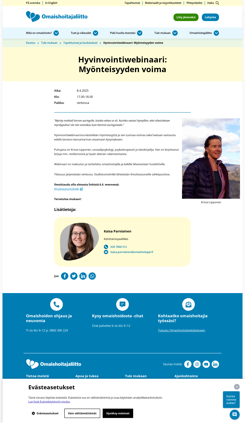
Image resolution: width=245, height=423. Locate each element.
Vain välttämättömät (82, 413)
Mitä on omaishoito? (39, 33)
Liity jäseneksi (186, 17)
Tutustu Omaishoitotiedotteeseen (181, 330)
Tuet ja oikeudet (81, 33)
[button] (237, 387)
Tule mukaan (162, 33)
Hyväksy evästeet (118, 413)
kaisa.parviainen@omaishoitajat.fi (131, 252)
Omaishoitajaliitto (201, 33)
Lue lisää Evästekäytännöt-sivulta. (49, 401)
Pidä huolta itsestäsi (122, 33)
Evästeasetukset (47, 413)
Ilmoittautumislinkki (68, 189)
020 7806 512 (118, 247)
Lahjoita (210, 17)
